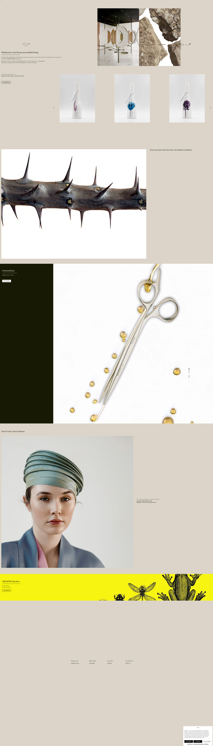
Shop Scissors (6, 281)
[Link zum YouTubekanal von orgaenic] (189, 368)
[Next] (210, 107)
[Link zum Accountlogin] (186, 44)
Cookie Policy (190, 744)
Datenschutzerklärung (199, 744)
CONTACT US (128, 663)
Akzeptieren (188, 741)
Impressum (206, 744)
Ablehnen (198, 741)
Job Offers (109, 663)
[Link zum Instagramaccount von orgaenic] (189, 372)
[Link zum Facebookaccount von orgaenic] (189, 370)
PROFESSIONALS (177, 44)
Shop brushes (6, 590)
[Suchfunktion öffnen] (183, 44)
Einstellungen (207, 741)
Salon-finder (92, 663)
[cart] (189, 44)
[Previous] (53, 107)
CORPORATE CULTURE (75, 663)
